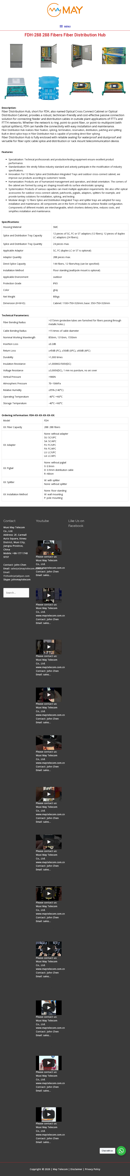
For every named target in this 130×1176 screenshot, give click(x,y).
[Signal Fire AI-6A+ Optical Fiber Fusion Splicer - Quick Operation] (49, 794)
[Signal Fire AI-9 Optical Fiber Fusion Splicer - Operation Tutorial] (49, 1063)
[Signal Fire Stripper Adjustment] (49, 842)
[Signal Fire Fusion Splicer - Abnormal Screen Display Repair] (49, 1114)
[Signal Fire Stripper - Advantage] (49, 695)
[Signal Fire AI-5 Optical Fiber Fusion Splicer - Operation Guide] (49, 547)
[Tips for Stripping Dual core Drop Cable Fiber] (49, 742)
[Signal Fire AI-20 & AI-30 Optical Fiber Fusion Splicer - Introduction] (49, 949)
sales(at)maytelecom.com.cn (27, 568)
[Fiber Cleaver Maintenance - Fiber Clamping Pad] (49, 647)
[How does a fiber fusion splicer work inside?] (49, 595)
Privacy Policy (92, 1169)
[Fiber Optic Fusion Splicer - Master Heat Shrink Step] (49, 893)
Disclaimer (76, 1169)
